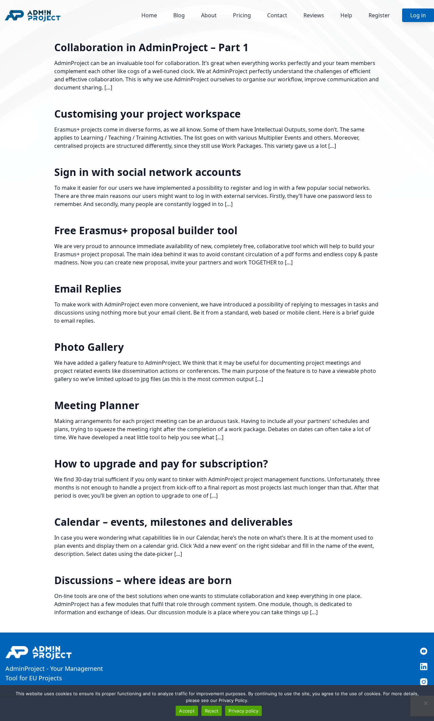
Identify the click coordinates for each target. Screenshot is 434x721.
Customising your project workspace (147, 114)
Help (346, 15)
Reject (212, 711)
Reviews (313, 15)
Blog (179, 15)
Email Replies (87, 289)
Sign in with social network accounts (147, 172)
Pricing (242, 15)
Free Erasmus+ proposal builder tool (145, 230)
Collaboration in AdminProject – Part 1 (151, 47)
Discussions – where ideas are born (143, 580)
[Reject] (425, 703)
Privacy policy (243, 711)
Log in (418, 15)
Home (149, 15)
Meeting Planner (96, 405)
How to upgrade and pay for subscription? (161, 463)
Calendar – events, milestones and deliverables (173, 522)
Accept (187, 711)
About (209, 15)
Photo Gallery (89, 347)
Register (379, 15)
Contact (277, 15)
